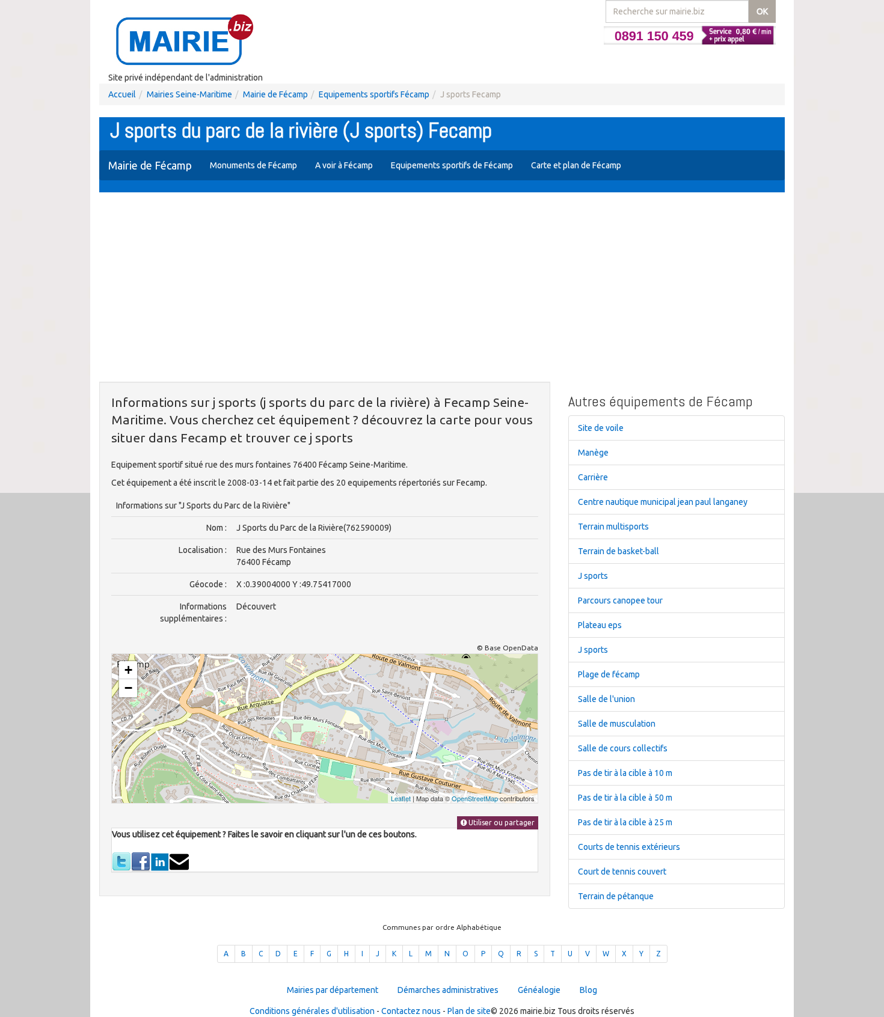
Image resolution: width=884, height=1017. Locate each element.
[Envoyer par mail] (179, 861)
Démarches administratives (448, 990)
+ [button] (128, 669)
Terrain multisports (613, 526)
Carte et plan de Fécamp (576, 165)
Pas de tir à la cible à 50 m (625, 797)
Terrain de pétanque (616, 896)
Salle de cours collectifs (623, 748)
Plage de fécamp (609, 674)
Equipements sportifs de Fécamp (452, 165)
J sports (593, 576)
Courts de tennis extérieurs (629, 847)
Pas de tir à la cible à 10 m (625, 773)
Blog (588, 990)
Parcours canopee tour (620, 600)
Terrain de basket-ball (618, 551)
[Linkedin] (160, 861)
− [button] (128, 687)
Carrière (593, 477)
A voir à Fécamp (344, 165)
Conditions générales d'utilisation (312, 1011)
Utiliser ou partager (501, 822)
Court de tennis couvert (622, 871)
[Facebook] (140, 861)
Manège (593, 452)
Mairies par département (332, 990)
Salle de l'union (606, 699)
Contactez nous (411, 1011)
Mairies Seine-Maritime (189, 94)
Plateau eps (600, 625)
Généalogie (539, 990)
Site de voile (601, 428)
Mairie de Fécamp (275, 94)
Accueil (122, 94)
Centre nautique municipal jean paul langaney (662, 502)
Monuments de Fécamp (253, 165)
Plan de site (469, 1011)
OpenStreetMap (475, 798)
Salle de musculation (616, 723)
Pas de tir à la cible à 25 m (625, 822)
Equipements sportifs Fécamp (374, 94)
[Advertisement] (442, 288)
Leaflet (401, 798)
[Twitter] (121, 861)
